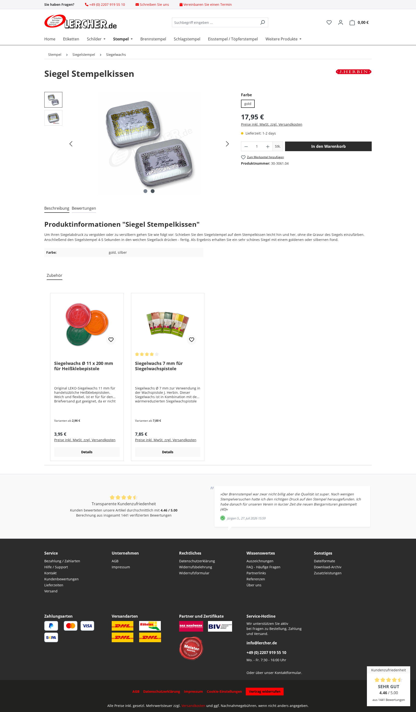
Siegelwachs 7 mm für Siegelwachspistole (159, 366)
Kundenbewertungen (61, 579)
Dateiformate (324, 561)
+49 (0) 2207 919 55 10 (266, 652)
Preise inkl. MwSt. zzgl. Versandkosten (271, 124)
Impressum (121, 567)
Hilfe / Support (56, 567)
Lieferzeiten (53, 585)
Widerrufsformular (194, 573)
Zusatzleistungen (328, 573)
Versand (51, 591)
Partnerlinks (256, 573)
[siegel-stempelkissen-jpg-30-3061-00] (149, 143)
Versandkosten (193, 705)
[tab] (56, 208)
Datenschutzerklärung (197, 561)
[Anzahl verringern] (246, 146)
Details (86, 452)
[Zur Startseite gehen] (80, 21)
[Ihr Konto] (340, 22)
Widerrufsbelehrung (195, 567)
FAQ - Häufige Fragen (263, 567)
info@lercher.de (262, 643)
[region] (137, 143)
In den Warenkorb (328, 146)
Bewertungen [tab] (84, 208)
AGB (115, 561)
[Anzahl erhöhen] (268, 146)
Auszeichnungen (260, 561)
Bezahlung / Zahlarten (62, 561)
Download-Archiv (327, 567)
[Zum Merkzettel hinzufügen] (111, 340)
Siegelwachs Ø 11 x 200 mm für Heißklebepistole (83, 366)
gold (247, 103)
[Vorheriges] (70, 144)
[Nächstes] (227, 144)
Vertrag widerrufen (264, 691)
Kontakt (50, 573)
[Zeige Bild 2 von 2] (153, 191)
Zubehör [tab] (54, 275)
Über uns (254, 585)
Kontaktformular (288, 672)
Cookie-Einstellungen (224, 691)
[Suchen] (262, 22)
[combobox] (214, 22)
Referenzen (256, 579)
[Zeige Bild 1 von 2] (145, 191)
